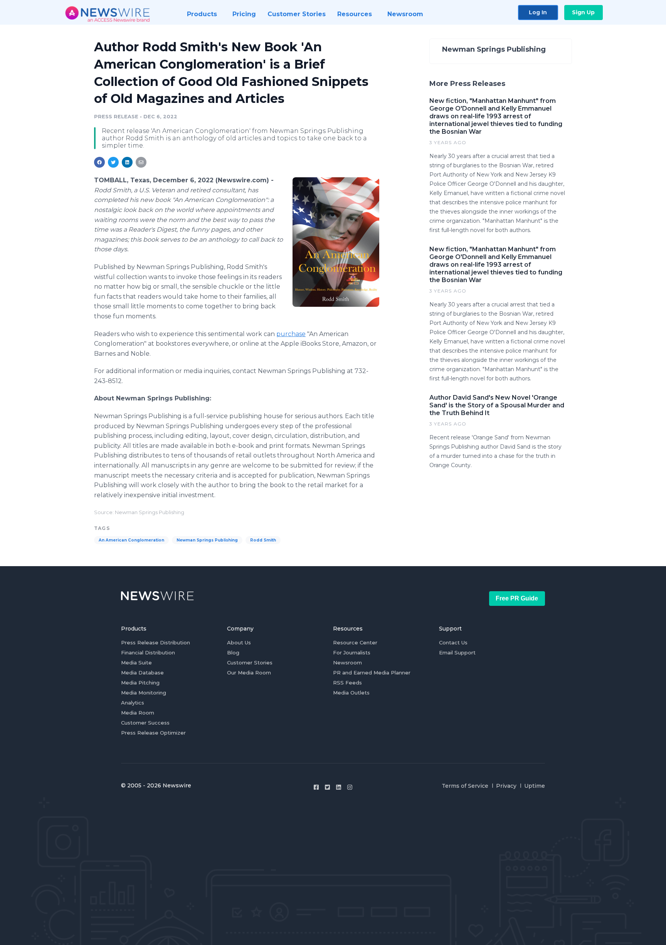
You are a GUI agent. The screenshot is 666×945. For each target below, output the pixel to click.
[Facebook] (316, 787)
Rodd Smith (263, 540)
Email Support (457, 652)
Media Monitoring (143, 692)
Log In (538, 12)
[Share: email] (141, 162)
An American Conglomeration (131, 540)
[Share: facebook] (99, 162)
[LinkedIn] (338, 787)
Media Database (142, 672)
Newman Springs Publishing (207, 540)
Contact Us (453, 642)
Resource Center (355, 642)
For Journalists (351, 652)
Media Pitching (140, 682)
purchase (291, 334)
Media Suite (136, 662)
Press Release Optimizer (153, 733)
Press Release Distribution (155, 642)
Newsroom (347, 662)
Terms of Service (465, 785)
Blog (233, 652)
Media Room (137, 713)
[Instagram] (349, 787)
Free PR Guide (517, 598)
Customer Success (145, 723)
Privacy (506, 785)
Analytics (132, 703)
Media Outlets (351, 692)
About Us (239, 642)
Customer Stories (249, 662)
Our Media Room (249, 672)
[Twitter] (327, 787)
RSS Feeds (347, 682)
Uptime (534, 785)
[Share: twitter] (113, 162)
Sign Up (583, 12)
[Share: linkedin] (127, 162)
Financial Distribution (148, 652)
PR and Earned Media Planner (371, 672)
